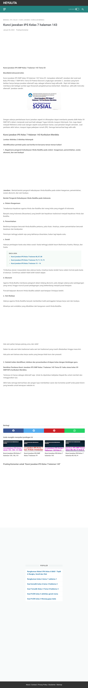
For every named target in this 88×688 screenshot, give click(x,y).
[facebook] (13, 430)
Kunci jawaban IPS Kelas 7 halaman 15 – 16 (26, 263)
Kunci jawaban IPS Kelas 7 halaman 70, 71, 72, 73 (28, 260)
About (28, 685)
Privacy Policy (42, 685)
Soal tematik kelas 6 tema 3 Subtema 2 (42, 584)
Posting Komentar (22, 30)
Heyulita (10, 3)
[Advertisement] (44, 49)
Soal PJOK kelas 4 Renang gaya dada (41, 599)
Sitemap (59, 685)
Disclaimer (52, 685)
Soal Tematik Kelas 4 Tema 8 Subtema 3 (42, 589)
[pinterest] (54, 430)
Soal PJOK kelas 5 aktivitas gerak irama (42, 594)
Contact (34, 685)
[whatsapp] (74, 430)
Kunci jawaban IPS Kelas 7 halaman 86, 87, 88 (26, 257)
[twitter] (34, 430)
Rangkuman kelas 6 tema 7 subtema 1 (42, 579)
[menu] (4, 9)
